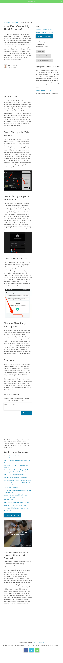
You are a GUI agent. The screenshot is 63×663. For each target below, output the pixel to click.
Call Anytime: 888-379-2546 (43, 90)
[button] (61, 1)
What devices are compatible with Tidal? (15, 495)
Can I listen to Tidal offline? (11, 487)
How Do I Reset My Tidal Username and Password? (15, 457)
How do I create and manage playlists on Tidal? (17, 480)
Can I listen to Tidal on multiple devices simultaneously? (15, 499)
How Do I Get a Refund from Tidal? (14, 474)
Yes (34, 642)
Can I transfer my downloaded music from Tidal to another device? (17, 491)
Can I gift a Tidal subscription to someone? (16, 508)
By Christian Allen (13, 65)
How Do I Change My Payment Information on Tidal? (17, 461)
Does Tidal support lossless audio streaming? (17, 502)
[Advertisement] (18, 81)
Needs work (40, 642)
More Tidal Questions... (10, 511)
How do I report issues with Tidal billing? (15, 477)
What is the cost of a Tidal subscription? (15, 505)
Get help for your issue (12, 515)
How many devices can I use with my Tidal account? (16, 466)
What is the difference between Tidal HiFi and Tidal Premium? (17, 484)
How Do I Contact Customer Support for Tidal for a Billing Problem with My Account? (17, 471)
